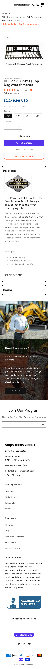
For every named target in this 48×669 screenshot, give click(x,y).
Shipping (7, 107)
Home (4, 13)
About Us (9, 525)
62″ (8, 116)
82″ (37, 116)
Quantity (7, 121)
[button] (5, 5)
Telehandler (10, 503)
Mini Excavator (11, 509)
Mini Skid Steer (11, 497)
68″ (18, 116)
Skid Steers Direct (27, 664)
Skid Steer (9, 491)
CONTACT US (15, 390)
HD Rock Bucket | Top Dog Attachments (21, 24)
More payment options (24, 149)
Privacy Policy (11, 542)
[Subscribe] (43, 424)
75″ (27, 116)
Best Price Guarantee (14, 537)
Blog (7, 531)
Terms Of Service (12, 548)
